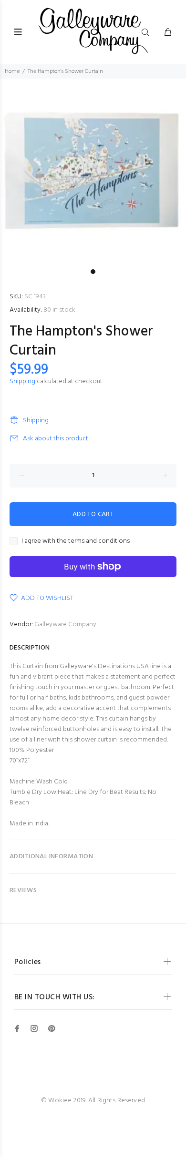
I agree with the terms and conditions (75, 541)
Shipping (22, 381)
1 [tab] (93, 271)
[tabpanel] (93, 171)
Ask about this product (55, 438)
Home (12, 71)
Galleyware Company (65, 624)
